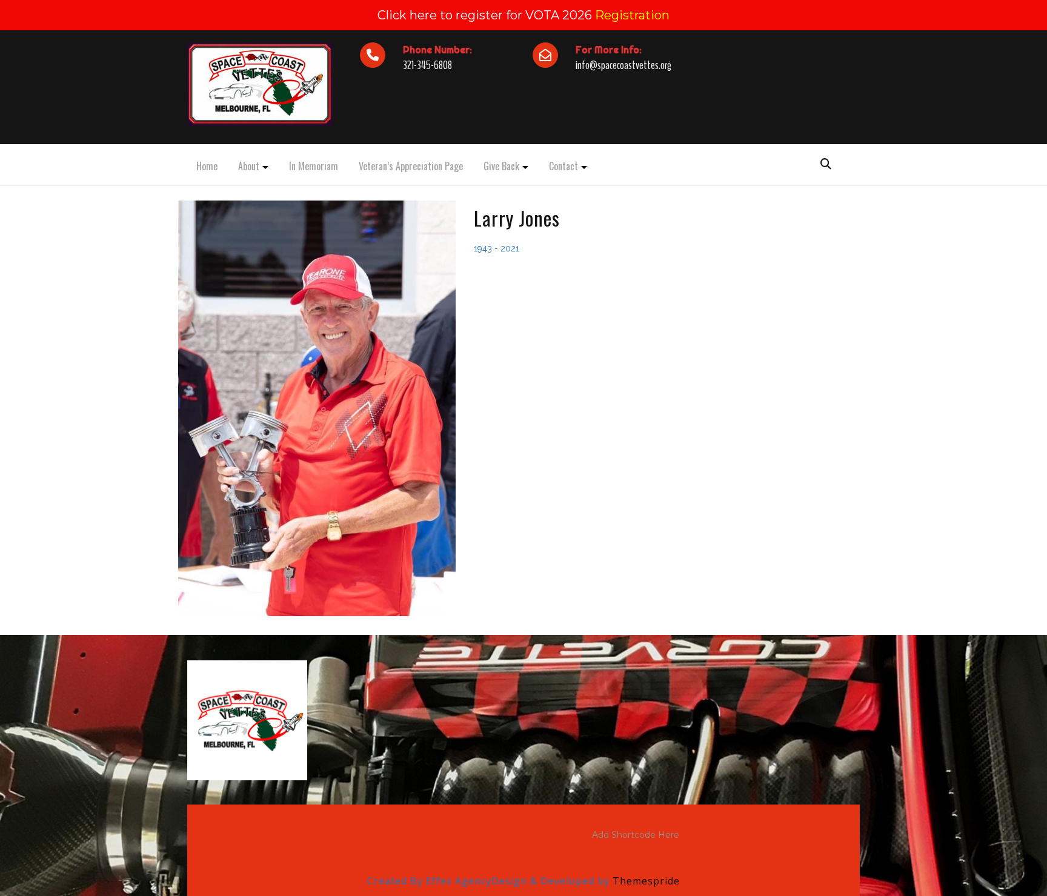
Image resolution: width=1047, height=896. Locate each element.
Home (207, 166)
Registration (632, 15)
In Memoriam (313, 166)
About (248, 166)
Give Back (501, 166)
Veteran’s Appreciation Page (411, 166)
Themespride (645, 881)
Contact (563, 166)
